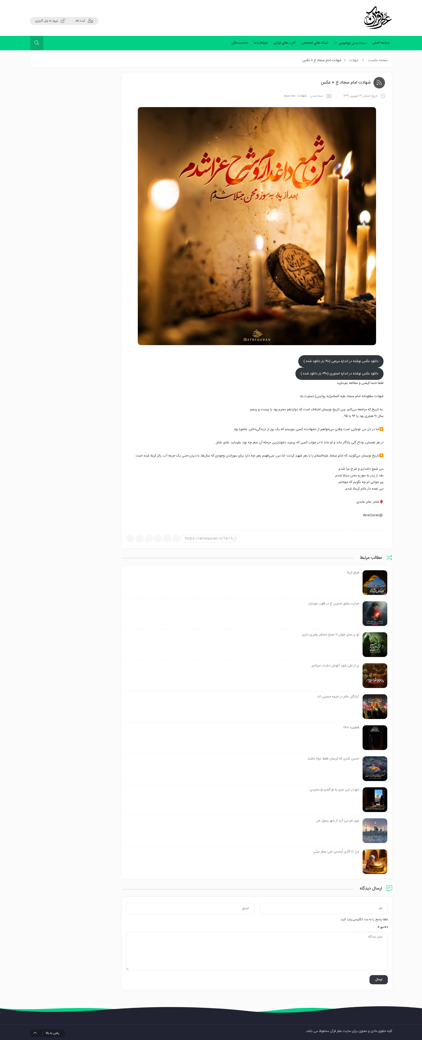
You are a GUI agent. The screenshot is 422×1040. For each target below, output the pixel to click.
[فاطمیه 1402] (375, 738)
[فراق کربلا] (375, 582)
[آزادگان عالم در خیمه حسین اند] (375, 707)
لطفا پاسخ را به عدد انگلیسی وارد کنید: (364, 919)
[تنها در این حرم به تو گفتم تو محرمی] (375, 800)
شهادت (354, 60)
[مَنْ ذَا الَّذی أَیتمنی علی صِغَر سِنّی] (375, 862)
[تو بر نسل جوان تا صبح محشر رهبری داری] (375, 644)
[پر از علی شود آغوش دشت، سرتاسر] (375, 675)
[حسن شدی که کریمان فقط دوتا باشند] (375, 769)
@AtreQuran (373, 515)
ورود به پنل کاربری (46, 21)
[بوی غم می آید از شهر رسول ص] (375, 831)
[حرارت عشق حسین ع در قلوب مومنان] (375, 613)
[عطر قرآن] (377, 17)
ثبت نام (80, 21)
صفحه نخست (378, 60)
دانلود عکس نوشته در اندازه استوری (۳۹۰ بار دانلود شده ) (339, 373)
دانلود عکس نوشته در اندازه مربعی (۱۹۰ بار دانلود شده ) (340, 361)
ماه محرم (289, 95)
